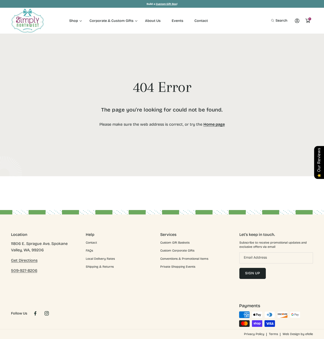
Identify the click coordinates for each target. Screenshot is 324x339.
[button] (279, 20)
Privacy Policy (254, 334)
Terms (273, 334)
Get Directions (24, 260)
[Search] (274, 20)
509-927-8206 (24, 270)
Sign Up (252, 273)
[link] (74, 21)
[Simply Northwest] (27, 20)
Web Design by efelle (298, 334)
